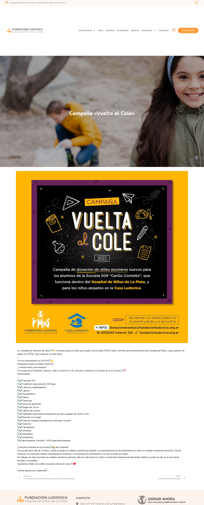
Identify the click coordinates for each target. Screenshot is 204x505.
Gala (100, 30)
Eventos (110, 30)
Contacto (163, 30)
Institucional (85, 30)
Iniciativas (147, 30)
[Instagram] (196, 2)
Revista (135, 30)
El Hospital (122, 30)
